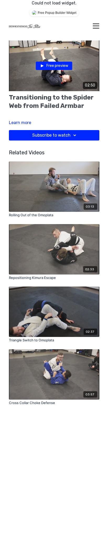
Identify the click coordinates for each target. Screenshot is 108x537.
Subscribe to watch (51, 135)
